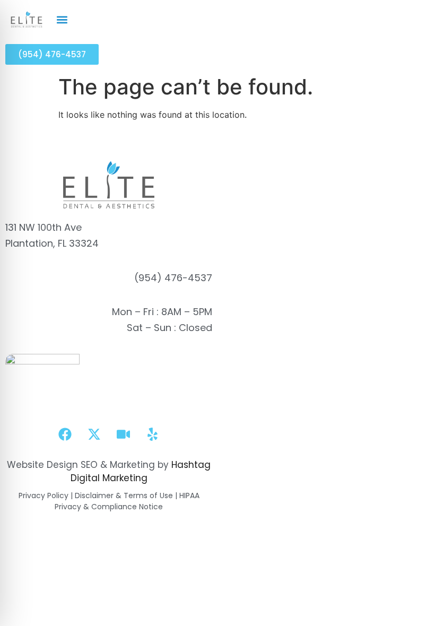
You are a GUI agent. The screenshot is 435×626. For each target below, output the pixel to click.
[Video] (123, 434)
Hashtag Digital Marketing (141, 471)
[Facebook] (65, 434)
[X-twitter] (94, 434)
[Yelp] (153, 434)
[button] (62, 19)
